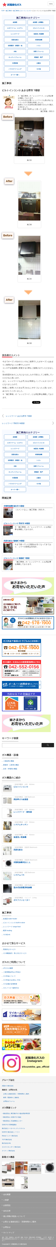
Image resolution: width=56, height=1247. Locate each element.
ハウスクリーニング (15, 69)
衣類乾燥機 (38, 39)
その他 (38, 69)
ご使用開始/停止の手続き (12, 972)
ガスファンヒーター (22, 900)
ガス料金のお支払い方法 (11, 980)
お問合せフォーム (9, 1101)
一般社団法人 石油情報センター (12, 1121)
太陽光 (38, 63)
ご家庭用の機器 (8, 761)
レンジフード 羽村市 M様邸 (13, 423)
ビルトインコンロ (38, 28)
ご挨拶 (6, 1200)
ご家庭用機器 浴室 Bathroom (24, 797)
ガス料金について (9, 976)
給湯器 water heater (10, 919)
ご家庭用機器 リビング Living (25, 898)
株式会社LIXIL (6, 1143)
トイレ (38, 45)
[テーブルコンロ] (8, 1183)
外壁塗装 (15, 63)
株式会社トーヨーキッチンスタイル (13, 1128)
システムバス (19, 875)
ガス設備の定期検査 (10, 984)
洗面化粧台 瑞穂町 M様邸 (14, 541)
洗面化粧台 (15, 39)
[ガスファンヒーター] (8, 1168)
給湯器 (15, 22)
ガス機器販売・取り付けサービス (15, 953)
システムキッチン (21, 824)
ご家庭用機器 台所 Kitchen (24, 784)
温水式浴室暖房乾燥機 (23, 887)
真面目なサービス (9, 949)
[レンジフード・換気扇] (21, 1183)
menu (51, 4)
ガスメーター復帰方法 (11, 988)
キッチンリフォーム (15, 57)
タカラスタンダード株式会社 (11, 1147)
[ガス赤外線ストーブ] (21, 1168)
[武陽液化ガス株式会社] (13, 4)
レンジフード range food (12, 927)
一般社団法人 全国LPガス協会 (11, 1117)
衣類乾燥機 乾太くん (22, 862)
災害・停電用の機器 (10, 769)
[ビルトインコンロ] (35, 1168)
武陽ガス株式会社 (7, 1086)
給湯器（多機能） (38, 22)
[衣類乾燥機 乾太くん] (48, 1168)
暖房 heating (7, 930)
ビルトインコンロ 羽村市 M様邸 (17, 523)
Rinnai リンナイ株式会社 (10, 1136)
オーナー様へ (15, 75)
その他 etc (6, 934)
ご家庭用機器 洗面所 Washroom (25, 847)
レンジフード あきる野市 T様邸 (19, 416)
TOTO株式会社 (7, 1139)
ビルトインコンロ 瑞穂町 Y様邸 (17, 558)
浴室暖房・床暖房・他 (15, 45)
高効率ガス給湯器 (21, 799)
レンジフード (15, 34)
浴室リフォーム (39, 51)
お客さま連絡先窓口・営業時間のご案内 (16, 1094)
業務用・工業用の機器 (11, 765)
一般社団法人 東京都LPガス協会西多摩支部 (16, 1113)
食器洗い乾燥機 (39, 34)
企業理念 (7, 1205)
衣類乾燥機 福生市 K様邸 (14, 506)
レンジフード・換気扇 (23, 812)
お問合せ (7, 1227)
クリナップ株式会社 (8, 1150)
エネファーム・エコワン (15, 28)
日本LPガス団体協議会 (9, 1124)
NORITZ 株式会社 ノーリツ (11, 1132)
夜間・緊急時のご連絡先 (11, 1097)
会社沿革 (7, 1211)
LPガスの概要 (8, 968)
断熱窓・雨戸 (38, 57)
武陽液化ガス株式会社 (19, 1244)
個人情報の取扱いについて (14, 1216)
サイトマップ (8, 1233)
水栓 (15, 51)
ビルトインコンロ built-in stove (14, 923)
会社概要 (7, 1194)
